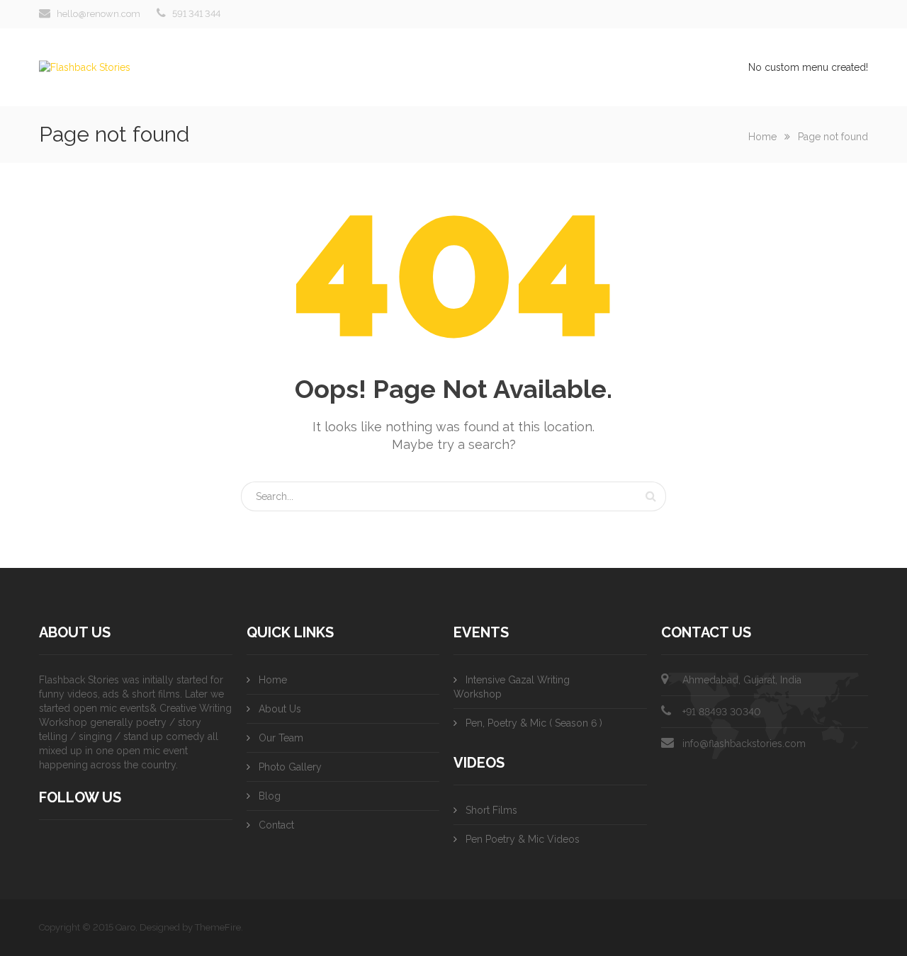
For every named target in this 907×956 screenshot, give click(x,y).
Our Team (281, 738)
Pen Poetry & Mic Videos (523, 839)
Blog (270, 796)
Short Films (491, 810)
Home (762, 136)
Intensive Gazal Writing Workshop (512, 687)
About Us (280, 709)
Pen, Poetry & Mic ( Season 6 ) (534, 723)
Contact (276, 825)
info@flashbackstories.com (744, 743)
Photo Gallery (290, 767)
